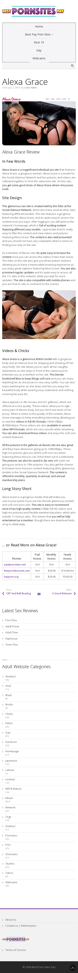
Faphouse (11, 638)
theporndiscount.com (17, 570)
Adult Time (11, 632)
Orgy (8, 816)
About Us (10, 919)
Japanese (11, 760)
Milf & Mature (13, 788)
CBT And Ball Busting (18, 593)
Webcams (11, 882)
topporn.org (11, 576)
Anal (8, 685)
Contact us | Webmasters (20, 925)
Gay (7, 732)
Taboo (9, 873)
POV (8, 845)
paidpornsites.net (15, 564)
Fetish (9, 723)
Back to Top (73, 968)
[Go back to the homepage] (33, 11)
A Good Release (62, 593)
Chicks (9, 714)
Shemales (11, 854)
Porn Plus (11, 620)
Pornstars (11, 835)
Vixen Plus (11, 644)
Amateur (10, 676)
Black (8, 695)
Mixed (9, 798)
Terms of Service (15, 950)
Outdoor (10, 826)
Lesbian (10, 779)
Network (10, 807)
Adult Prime (12, 626)
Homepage (12, 751)
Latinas (9, 770)
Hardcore (11, 742)
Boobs (9, 704)
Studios (10, 863)
